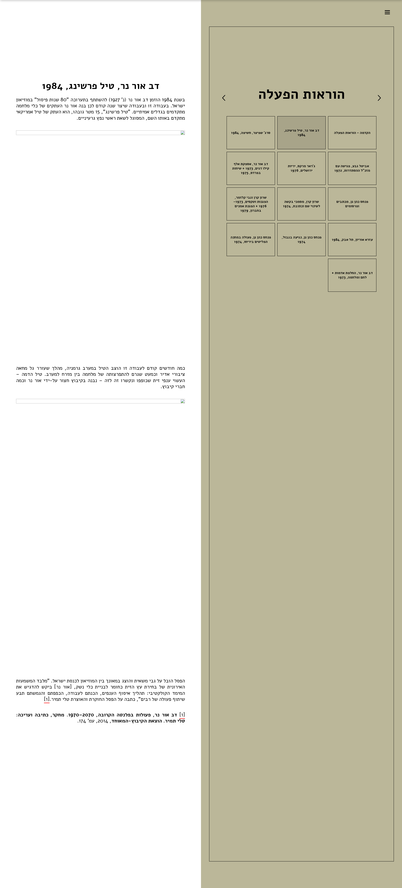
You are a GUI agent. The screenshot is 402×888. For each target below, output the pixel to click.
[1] (47, 699)
